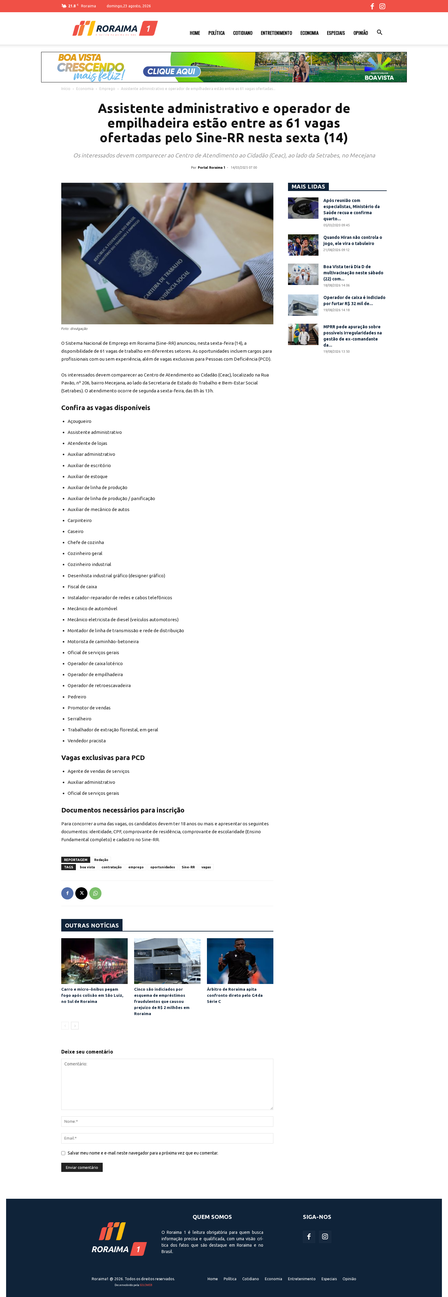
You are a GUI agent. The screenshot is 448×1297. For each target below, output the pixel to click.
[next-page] (75, 1025)
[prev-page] (65, 1025)
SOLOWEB (146, 1285)
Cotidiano (242, 32)
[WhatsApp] (95, 893)
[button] (379, 33)
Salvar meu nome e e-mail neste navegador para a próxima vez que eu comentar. (143, 1153)
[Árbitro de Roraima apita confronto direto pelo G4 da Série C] (240, 961)
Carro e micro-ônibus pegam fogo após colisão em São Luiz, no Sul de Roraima (92, 995)
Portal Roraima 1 (211, 167)
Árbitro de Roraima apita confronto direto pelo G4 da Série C (235, 995)
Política (216, 32)
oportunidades (162, 867)
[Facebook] (372, 6)
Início (65, 89)
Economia (309, 32)
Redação (101, 860)
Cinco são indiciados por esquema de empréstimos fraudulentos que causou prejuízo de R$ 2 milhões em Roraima (162, 1001)
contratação (111, 867)
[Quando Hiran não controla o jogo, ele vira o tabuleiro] (303, 245)
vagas (206, 867)
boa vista (87, 867)
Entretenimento (276, 32)
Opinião (361, 32)
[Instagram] (382, 6)
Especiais (336, 32)
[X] (81, 893)
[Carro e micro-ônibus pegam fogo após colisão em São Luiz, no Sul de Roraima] (94, 961)
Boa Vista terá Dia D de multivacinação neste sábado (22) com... (353, 272)
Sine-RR (188, 867)
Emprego (107, 89)
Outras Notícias (92, 925)
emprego (136, 867)
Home (195, 32)
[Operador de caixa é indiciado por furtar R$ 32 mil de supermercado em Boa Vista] (303, 305)
